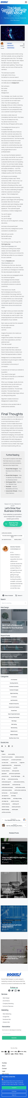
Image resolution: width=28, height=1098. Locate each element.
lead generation (17, 765)
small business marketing (19, 781)
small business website (20, 787)
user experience (5, 795)
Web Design (16, 16)
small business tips (16, 784)
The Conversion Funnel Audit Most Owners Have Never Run (13, 957)
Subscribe (14, 1038)
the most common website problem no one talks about (12, 536)
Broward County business (7, 757)
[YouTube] (18, 990)
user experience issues (6, 539)
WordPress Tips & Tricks (14, 738)
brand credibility (11, 754)
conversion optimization (16, 759)
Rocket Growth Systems (14, 707)
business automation (19, 757)
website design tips (6, 804)
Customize (14, 1091)
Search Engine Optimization (14, 714)
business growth (5, 759)
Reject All (14, 1095)
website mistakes (5, 806)
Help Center (5, 1074)
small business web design (7, 787)
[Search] (25, 603)
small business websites (7, 533)
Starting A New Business (14, 717)
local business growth (6, 768)
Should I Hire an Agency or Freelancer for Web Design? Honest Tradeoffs (11, 891)
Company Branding (8, 1003)
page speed (4, 773)
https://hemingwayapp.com (9, 246)
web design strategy (17, 798)
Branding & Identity (14, 683)
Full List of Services (8, 1006)
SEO (24, 776)
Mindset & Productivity (14, 703)
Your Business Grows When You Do (14, 471)
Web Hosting (14, 724)
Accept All (14, 1087)
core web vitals (5, 762)
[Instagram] (12, 746)
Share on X (20, 595)
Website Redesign (14, 734)
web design (13, 795)
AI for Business (14, 679)
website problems (17, 539)
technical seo (4, 793)
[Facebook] (2, 746)
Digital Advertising (14, 693)
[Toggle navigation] (26, 2)
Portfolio (4, 1063)
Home (9, 16)
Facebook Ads (7, 1019)
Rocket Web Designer (15, 776)
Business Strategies (14, 690)
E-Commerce (14, 696)
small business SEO (6, 784)
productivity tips (5, 776)
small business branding (13, 779)
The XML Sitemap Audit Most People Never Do (12, 926)
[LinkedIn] (8, 746)
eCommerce (6, 1001)
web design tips (5, 801)
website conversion (15, 801)
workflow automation (6, 812)
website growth (15, 804)
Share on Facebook (9, 595)
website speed (15, 809)
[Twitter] (12, 990)
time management (14, 793)
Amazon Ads (6, 1022)
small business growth (6, 781)
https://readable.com (7, 263)
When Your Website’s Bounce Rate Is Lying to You (13, 858)
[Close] (26, 1075)
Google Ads (22, 762)
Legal (3, 1071)
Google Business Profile (7, 765)
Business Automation (14, 686)
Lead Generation (14, 700)
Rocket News (14, 710)
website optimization (16, 806)
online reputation (15, 770)
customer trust (14, 762)
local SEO (15, 768)
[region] (14, 1086)
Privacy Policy (21, 1084)
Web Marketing (14, 727)
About (4, 1066)
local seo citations (5, 770)
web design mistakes (6, 798)
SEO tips (3, 779)
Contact (4, 1068)
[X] (5, 746)
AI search (4, 754)
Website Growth (14, 731)
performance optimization (14, 773)
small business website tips (20, 790)
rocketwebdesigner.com (15, 549)
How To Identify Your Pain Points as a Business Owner (14, 478)
